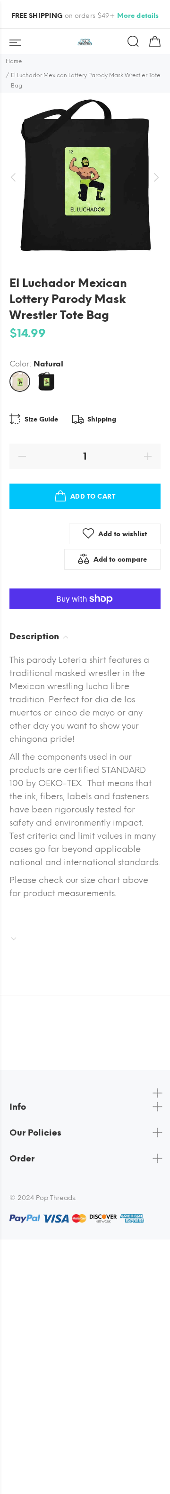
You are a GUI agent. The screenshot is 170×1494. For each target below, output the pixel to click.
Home (14, 61)
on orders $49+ (85, 16)
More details (138, 16)
